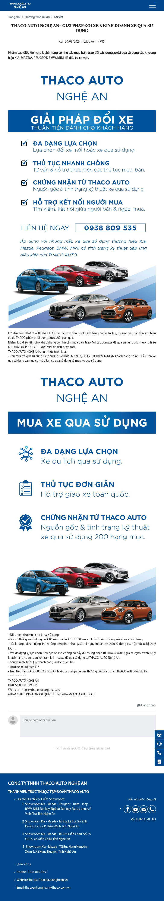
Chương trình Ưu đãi (37, 17)
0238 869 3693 (38, 872)
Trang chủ (14, 17)
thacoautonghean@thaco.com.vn (47, 887)
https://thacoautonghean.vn (48, 880)
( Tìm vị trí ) (24, 864)
